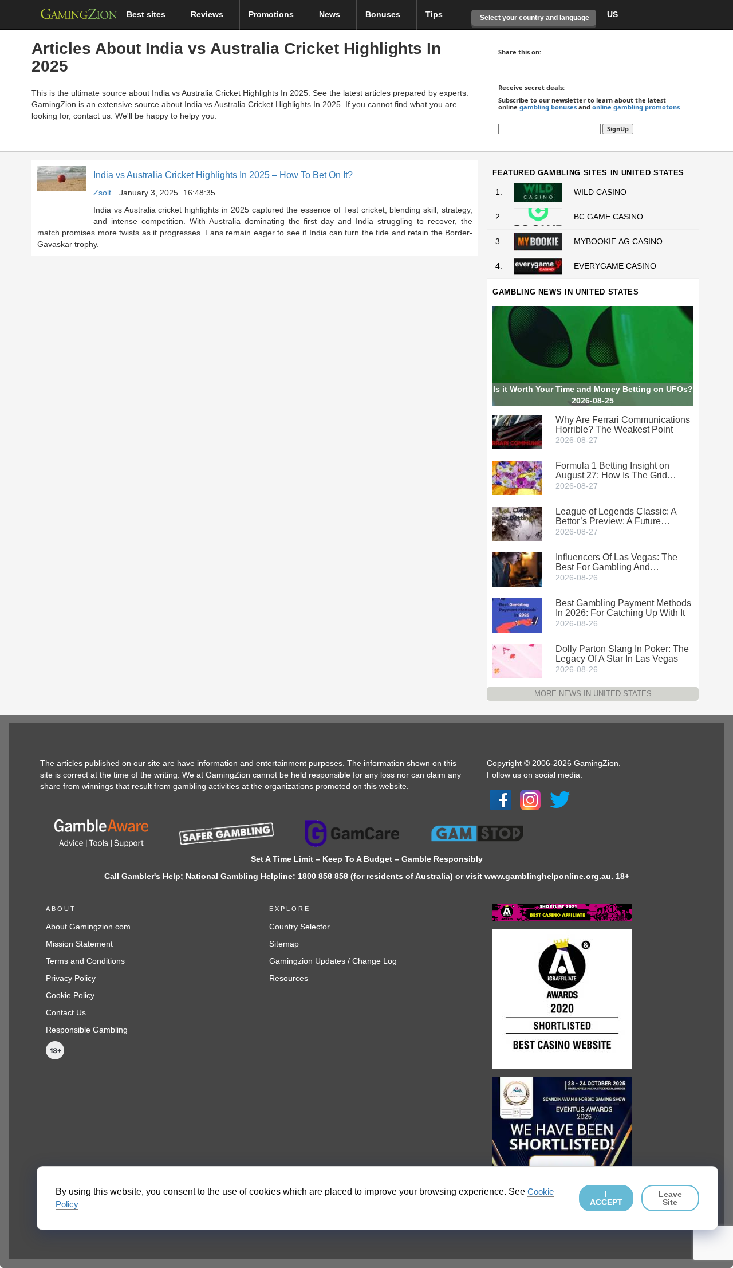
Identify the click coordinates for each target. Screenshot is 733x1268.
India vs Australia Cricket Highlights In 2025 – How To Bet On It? (223, 175)
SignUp (618, 128)
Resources (288, 978)
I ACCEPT (606, 1198)
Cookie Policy (70, 995)
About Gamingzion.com (88, 926)
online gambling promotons (636, 107)
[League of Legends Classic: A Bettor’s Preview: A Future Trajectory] (517, 522)
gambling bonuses (548, 107)
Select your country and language (533, 18)
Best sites (147, 14)
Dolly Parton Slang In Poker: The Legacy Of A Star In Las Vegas (622, 654)
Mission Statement (79, 943)
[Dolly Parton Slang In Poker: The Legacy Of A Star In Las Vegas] (517, 660)
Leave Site (670, 1198)
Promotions (272, 14)
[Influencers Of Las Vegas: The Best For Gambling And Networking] (517, 568)
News (330, 14)
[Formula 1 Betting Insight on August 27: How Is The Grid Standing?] (517, 476)
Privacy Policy (71, 978)
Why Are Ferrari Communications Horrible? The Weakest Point (622, 424)
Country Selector (299, 926)
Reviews (208, 14)
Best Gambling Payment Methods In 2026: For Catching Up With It (623, 608)
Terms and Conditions (85, 960)
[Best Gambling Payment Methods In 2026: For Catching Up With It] (517, 614)
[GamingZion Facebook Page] (500, 799)
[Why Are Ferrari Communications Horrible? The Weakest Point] (517, 430)
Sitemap (284, 943)
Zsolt (102, 192)
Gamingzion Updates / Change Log (333, 960)
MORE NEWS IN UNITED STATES (593, 693)
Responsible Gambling (87, 1029)
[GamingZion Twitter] (560, 799)
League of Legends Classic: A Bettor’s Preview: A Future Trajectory (615, 516)
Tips (434, 14)
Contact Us (66, 1012)
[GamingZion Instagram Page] (530, 799)
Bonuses (384, 14)
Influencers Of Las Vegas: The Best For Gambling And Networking (616, 562)
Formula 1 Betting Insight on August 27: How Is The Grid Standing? (612, 470)
